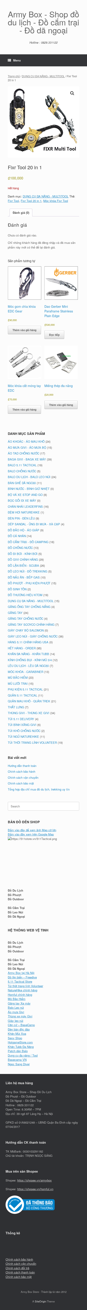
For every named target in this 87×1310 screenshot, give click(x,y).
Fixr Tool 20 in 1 (31, 201)
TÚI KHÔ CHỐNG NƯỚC (24, 731)
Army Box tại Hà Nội (21, 973)
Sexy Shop (15, 1038)
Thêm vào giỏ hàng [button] (24, 330)
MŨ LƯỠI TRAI (18, 683)
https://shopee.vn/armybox (34, 1180)
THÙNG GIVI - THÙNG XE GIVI (28, 713)
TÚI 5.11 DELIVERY (21, 719)
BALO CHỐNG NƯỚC (22, 471)
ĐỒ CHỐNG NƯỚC (20, 548)
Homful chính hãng (20, 994)
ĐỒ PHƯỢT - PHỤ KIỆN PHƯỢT (29, 583)
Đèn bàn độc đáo (19, 1029)
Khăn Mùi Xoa (17, 1033)
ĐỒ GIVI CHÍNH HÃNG (23, 559)
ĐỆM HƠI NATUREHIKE (24, 512)
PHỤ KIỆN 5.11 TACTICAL (25, 689)
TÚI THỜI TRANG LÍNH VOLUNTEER (32, 742)
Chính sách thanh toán (20, 1272)
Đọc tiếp (54, 335)
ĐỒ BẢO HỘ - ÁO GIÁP (23, 530)
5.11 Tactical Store (20, 981)
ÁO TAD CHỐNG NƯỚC (23, 453)
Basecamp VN (17, 1059)
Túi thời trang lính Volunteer (25, 986)
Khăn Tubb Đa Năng (21, 1047)
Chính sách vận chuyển (23, 777)
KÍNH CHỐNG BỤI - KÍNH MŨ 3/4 (30, 660)
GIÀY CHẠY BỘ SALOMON (26, 630)
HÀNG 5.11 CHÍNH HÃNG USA (28, 642)
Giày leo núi (15, 1021)
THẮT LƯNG (16, 707)
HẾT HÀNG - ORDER (22, 648)
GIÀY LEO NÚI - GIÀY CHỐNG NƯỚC (33, 636)
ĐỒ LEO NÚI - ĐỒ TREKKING (27, 571)
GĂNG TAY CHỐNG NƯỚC (25, 618)
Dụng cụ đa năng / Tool (23, 1055)
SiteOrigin (40, 1301)
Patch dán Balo (18, 1051)
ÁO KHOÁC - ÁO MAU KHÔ (26, 441)
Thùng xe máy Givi (20, 1016)
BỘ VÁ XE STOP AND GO (25, 495)
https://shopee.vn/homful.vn (35, 1189)
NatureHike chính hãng (22, 990)
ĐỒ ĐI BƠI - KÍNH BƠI (22, 554)
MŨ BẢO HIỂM (18, 677)
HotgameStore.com (20, 1042)
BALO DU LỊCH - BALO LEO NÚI (29, 477)
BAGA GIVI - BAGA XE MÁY (27, 459)
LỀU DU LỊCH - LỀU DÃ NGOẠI (28, 666)
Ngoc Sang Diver (19, 1064)
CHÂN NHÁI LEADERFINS (25, 506)
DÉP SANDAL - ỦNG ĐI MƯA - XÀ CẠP (34, 524)
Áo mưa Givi (16, 1012)
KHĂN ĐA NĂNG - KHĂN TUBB (28, 654)
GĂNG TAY (15, 613)
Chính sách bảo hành (21, 771)
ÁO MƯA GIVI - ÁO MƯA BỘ (27, 447)
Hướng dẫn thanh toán (22, 766)
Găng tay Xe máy (19, 1003)
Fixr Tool (13, 201)
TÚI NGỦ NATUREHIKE (23, 736)
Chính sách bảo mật (21, 783)
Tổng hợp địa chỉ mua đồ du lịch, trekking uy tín (39, 789)
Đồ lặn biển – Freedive (22, 977)
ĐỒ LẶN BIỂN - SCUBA (23, 565)
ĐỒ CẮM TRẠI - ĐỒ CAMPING (28, 542)
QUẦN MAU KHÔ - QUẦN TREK (29, 701)
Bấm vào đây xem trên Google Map (31, 834)
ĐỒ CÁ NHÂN (17, 536)
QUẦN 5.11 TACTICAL (22, 695)
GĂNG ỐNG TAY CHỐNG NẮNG (29, 607)
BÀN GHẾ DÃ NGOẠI (22, 483)
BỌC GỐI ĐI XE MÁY (22, 500)
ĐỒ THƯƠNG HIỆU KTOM (25, 595)
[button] (72, 93)
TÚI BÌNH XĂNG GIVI (22, 725)
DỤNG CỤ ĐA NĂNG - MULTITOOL (43, 76)
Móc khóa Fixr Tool (55, 201)
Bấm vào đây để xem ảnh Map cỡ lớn (32, 830)
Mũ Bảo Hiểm (16, 999)
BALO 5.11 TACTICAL (22, 465)
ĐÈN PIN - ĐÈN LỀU (21, 518)
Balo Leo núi (16, 1007)
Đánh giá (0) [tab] (21, 212)
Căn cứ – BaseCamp (21, 1025)
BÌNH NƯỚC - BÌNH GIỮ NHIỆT (29, 489)
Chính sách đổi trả (17, 1268)
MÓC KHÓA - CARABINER (25, 672)
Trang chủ (14, 76)
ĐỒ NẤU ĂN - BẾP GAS (24, 577)
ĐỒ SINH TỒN (17, 589)
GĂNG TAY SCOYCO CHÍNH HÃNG (31, 624)
